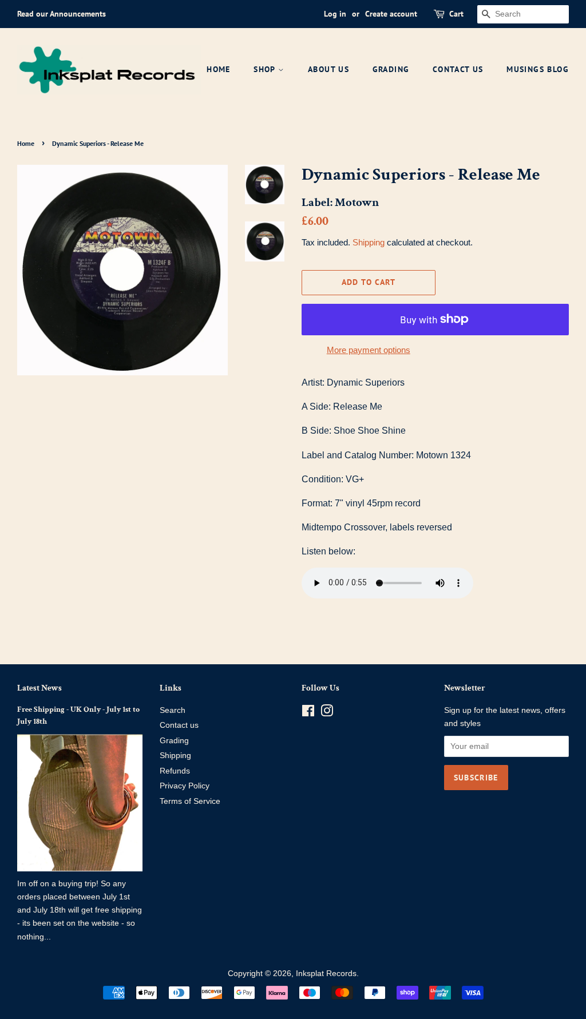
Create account (391, 14)
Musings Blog (537, 69)
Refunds (175, 771)
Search (172, 710)
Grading (391, 69)
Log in (335, 14)
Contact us (179, 725)
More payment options (368, 350)
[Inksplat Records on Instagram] (326, 713)
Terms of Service (190, 801)
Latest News (39, 688)
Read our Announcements (61, 14)
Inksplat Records (326, 973)
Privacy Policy (184, 786)
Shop (266, 69)
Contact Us (458, 69)
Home (219, 69)
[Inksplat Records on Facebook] (308, 713)
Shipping (369, 242)
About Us (328, 69)
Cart (456, 14)
